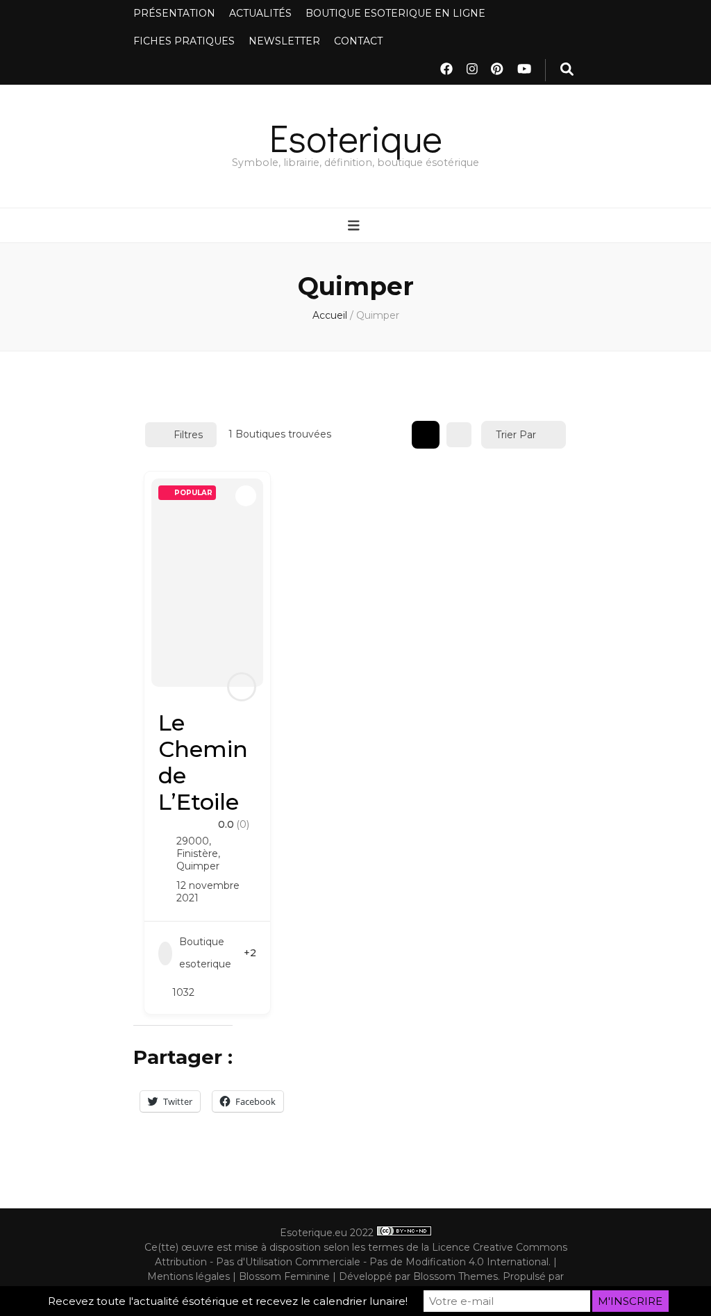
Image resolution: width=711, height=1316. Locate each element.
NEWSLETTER (284, 41)
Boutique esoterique (205, 952)
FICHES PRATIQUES (184, 41)
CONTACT (358, 41)
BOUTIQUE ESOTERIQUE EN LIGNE (395, 13)
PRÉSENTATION (174, 13)
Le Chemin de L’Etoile (203, 762)
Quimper (197, 866)
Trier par (516, 434)
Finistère (197, 853)
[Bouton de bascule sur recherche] (567, 70)
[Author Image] (241, 686)
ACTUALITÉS (260, 13)
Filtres (188, 434)
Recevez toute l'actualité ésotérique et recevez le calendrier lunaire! (228, 1301)
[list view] (459, 435)
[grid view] (426, 435)
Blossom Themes (455, 1276)
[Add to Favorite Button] (245, 495)
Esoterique (355, 137)
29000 (192, 841)
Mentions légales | (193, 1276)
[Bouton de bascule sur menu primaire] (355, 226)
